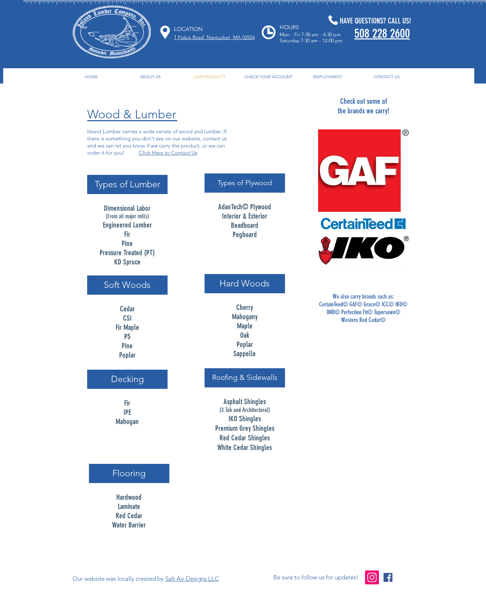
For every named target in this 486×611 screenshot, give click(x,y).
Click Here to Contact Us (168, 152)
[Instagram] (372, 577)
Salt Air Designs (186, 578)
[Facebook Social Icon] (388, 577)
